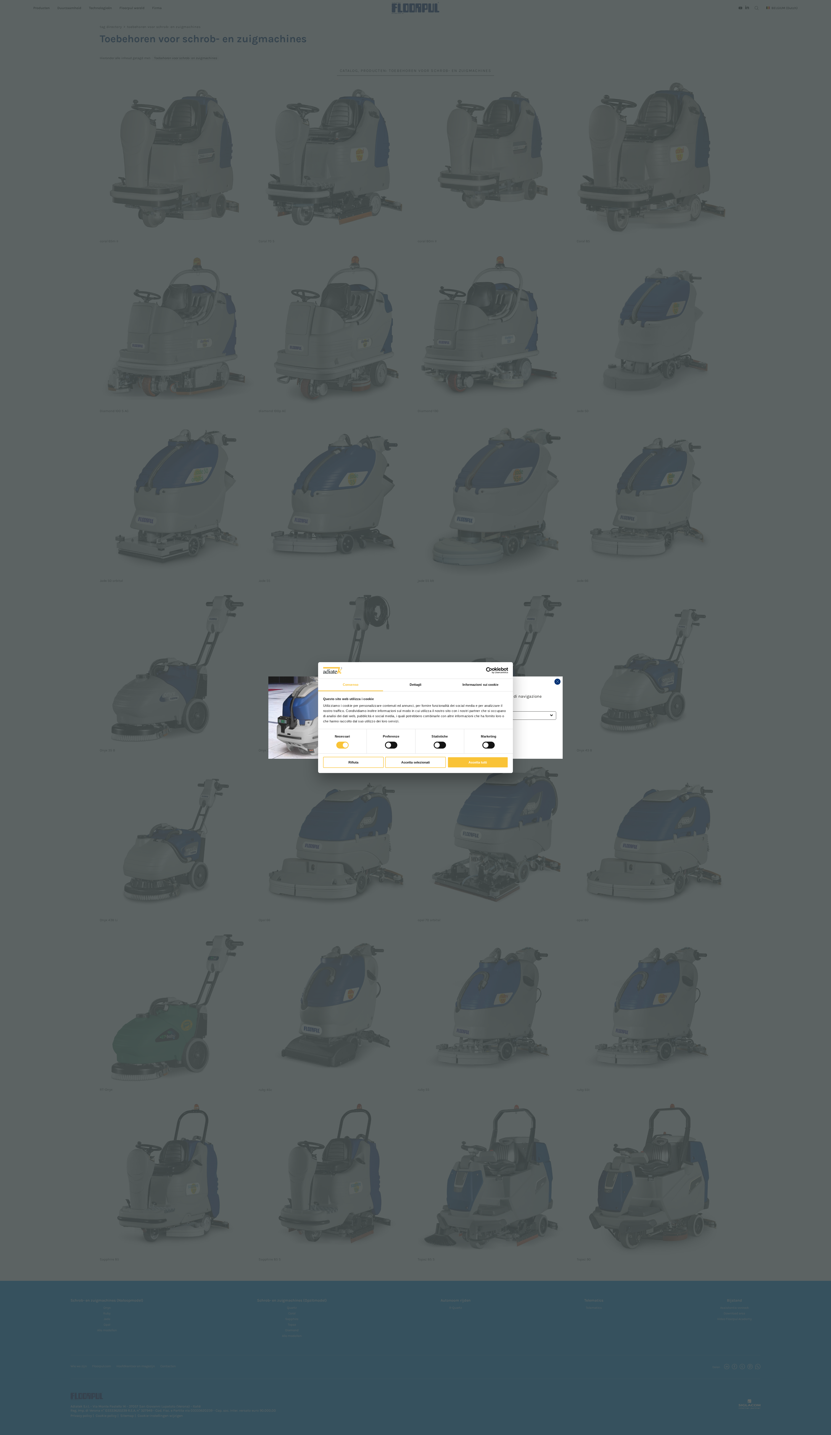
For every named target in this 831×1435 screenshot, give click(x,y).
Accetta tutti (478, 762)
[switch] (391, 745)
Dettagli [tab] (416, 684)
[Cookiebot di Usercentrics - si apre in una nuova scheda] (489, 670)
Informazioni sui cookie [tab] (480, 684)
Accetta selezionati (415, 762)
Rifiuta (353, 762)
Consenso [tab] (350, 684)
